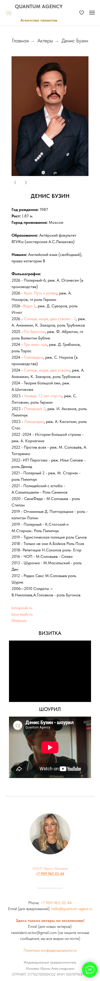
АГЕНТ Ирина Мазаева (50, 868)
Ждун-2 (29, 305)
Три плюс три (35, 344)
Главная (20, 41)
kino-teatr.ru (22, 614)
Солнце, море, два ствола (47, 370)
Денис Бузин (75, 41)
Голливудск (33, 357)
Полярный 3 (34, 408)
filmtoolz (19, 620)
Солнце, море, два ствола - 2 (50, 318)
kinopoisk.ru (22, 607)
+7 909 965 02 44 (50, 874)
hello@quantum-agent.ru (71, 908)
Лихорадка (34, 421)
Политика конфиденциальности (50, 950)
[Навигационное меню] (92, 12)
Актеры (45, 41)
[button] (81, 12)
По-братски (34, 331)
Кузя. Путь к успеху (40, 293)
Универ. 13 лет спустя (43, 395)
